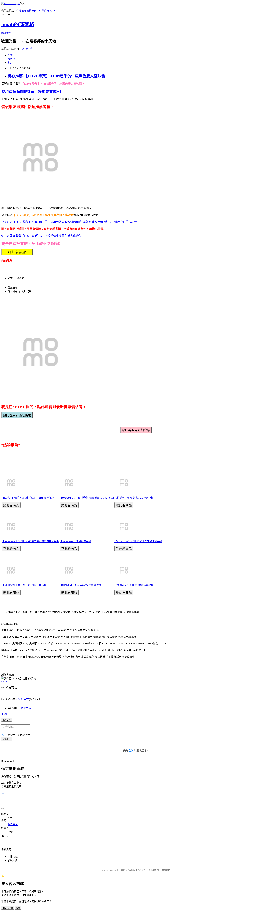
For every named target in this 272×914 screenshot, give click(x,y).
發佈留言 (7, 739)
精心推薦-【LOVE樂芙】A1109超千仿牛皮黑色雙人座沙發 (56, 76)
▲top (4, 713)
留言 (26, 699)
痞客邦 (19, 699)
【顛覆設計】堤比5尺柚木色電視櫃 (133, 585)
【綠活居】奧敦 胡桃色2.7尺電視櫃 (133, 497)
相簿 (10, 55)
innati (4, 681)
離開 (18, 908)
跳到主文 (6, 33)
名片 (10, 62)
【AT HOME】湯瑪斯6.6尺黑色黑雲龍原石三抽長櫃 (30, 541)
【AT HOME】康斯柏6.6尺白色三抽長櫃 (24, 585)
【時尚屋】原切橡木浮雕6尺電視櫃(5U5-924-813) (87, 497)
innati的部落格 (17, 24)
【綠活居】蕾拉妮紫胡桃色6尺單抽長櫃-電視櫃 (28, 497)
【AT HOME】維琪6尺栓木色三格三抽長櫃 (138, 541)
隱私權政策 (154, 870)
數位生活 (27, 48)
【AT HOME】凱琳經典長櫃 (75, 541)
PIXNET (112, 870)
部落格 (11, 59)
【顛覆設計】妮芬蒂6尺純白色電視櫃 (80, 585)
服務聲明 (166, 870)
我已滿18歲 (8, 908)
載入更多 (7, 720)
